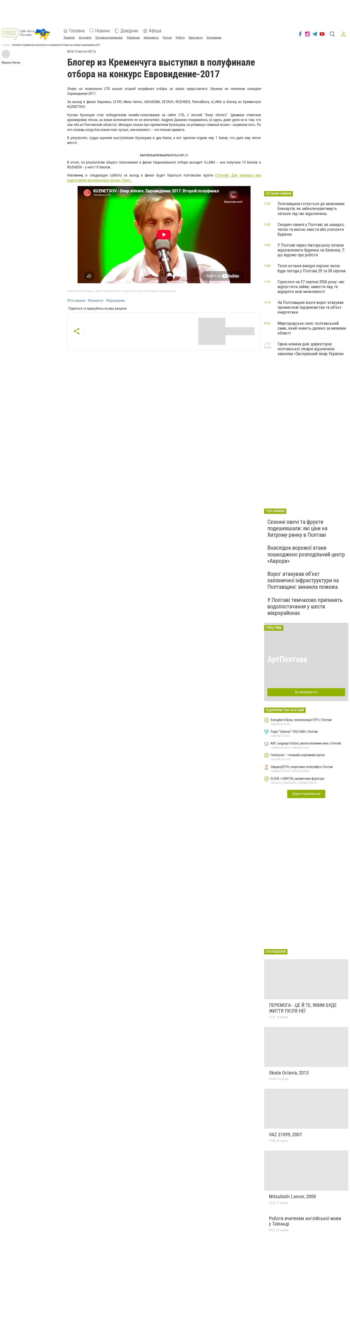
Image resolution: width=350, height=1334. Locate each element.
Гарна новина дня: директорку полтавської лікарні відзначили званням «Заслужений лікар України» (310, 349)
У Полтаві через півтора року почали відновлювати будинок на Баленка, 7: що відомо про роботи (311, 250)
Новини (102, 31)
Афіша (155, 31)
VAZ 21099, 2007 (285, 1134)
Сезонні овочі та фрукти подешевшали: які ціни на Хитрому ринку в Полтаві (297, 528)
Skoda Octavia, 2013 (289, 1073)
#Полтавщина (76, 300)
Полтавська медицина (109, 37)
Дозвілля (69, 37)
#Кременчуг (96, 300)
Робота (180, 37)
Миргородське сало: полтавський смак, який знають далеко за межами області (311, 328)
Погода (167, 37)
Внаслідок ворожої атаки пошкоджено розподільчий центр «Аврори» (306, 554)
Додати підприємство (306, 794)
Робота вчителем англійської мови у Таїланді (305, 1221)
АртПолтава (287, 659)
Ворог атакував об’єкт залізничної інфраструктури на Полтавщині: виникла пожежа (303, 580)
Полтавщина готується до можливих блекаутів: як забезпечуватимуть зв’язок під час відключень (311, 208)
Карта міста (196, 37)
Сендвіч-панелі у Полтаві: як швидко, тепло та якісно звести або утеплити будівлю (311, 229)
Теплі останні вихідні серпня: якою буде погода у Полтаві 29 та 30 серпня (311, 268)
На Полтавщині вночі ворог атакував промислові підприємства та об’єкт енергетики (310, 307)
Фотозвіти (85, 37)
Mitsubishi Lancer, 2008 (292, 1196)
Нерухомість (151, 37)
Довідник (129, 31)
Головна (77, 31)
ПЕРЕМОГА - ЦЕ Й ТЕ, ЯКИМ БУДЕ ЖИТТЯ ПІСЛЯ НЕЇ (303, 1008)
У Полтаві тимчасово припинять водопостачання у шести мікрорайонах (305, 606)
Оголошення (214, 37)
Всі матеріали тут (306, 692)
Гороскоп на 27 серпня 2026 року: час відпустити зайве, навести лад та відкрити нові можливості (310, 286)
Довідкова (133, 37)
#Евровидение (115, 300)
